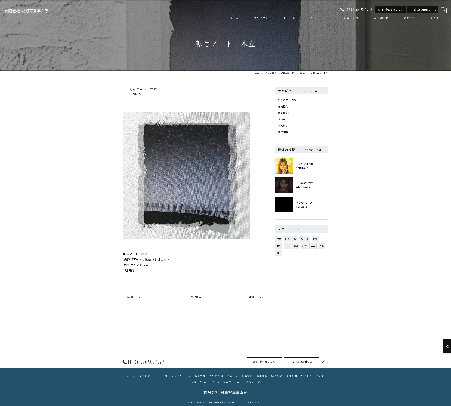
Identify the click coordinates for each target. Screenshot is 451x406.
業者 (304, 245)
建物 (315, 238)
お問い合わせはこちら (390, 9)
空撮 (296, 245)
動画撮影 (283, 113)
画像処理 (283, 125)
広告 (313, 245)
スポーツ (304, 238)
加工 (279, 252)
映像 (279, 238)
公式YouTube (422, 9)
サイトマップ (251, 382)
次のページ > (256, 297)
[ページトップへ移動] (325, 361)
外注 (321, 245)
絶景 (279, 245)
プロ (287, 245)
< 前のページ (133, 297)
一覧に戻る (195, 297)
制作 (287, 238)
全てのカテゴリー (288, 100)
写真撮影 (283, 106)
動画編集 (283, 132)
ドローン (283, 119)
